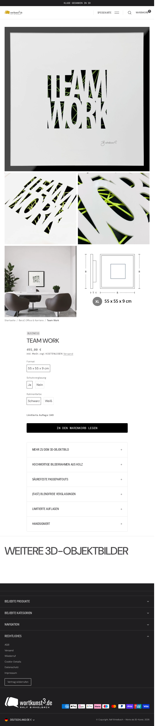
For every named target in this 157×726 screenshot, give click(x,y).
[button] (108, 12)
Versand (68, 353)
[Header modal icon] (116, 12)
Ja (29, 385)
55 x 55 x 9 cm (38, 368)
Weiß (48, 401)
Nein (40, 385)
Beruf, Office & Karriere (31, 320)
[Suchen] (129, 12)
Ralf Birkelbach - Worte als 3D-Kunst (126, 719)
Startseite (10, 320)
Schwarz (34, 401)
